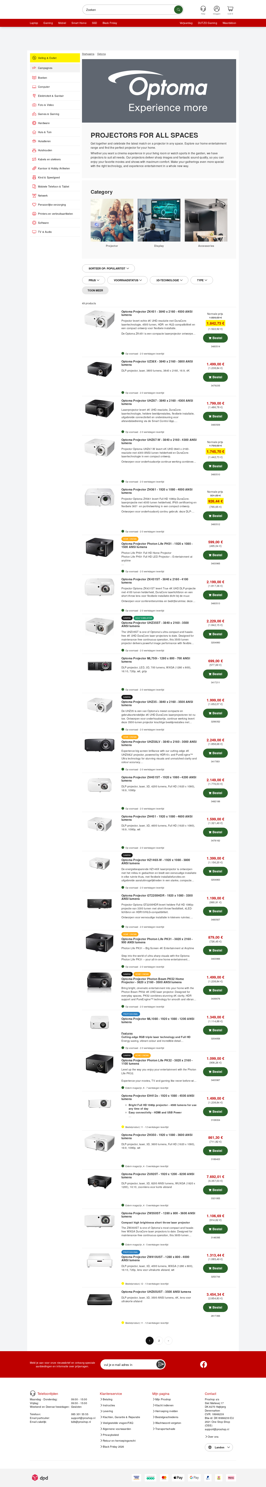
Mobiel (62, 23)
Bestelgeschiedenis (166, 1417)
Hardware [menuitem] (44, 123)
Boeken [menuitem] (42, 77)
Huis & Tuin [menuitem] (45, 132)
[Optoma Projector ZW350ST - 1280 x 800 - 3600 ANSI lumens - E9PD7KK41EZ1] (101, 1221)
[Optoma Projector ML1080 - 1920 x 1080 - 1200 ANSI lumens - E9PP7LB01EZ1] (101, 1022)
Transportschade (165, 1429)
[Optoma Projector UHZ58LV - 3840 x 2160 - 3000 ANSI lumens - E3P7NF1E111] (101, 745)
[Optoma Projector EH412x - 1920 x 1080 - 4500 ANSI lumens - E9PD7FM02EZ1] (101, 1103)
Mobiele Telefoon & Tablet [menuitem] (53, 186)
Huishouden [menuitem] (45, 150)
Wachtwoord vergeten (168, 1423)
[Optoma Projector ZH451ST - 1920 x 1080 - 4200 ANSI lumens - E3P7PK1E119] (101, 785)
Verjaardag (186, 23)
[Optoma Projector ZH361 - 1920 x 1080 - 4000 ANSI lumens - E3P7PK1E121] (101, 497)
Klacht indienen (164, 1405)
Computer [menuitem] (44, 86)
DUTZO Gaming (207, 23)
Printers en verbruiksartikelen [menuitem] (55, 213)
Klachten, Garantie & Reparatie (121, 1417)
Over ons (213, 1436)
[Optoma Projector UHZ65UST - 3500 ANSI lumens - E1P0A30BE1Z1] (101, 1299)
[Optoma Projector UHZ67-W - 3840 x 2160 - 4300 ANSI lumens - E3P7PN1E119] (101, 447)
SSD (94, 23)
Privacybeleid (111, 1435)
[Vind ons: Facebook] (203, 1364)
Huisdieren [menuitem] (44, 141)
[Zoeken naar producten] (178, 9)
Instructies (109, 1405)
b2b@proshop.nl (81, 1422)
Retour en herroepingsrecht (119, 1440)
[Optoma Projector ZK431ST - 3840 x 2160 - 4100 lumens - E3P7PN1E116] (101, 587)
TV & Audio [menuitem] (45, 232)
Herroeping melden (166, 1411)
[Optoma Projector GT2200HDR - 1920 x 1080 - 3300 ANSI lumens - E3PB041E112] (101, 903)
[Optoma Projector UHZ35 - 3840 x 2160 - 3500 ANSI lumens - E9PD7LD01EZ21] (101, 705)
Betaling (108, 1399)
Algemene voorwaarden (117, 1429)
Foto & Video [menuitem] (46, 105)
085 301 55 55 (79, 1414)
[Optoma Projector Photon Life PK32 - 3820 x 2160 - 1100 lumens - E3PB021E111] (101, 1063)
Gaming (48, 23)
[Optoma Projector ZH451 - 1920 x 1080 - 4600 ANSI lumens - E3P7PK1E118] (101, 824)
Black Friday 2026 (113, 1446)
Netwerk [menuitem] (43, 195)
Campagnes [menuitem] (45, 68)
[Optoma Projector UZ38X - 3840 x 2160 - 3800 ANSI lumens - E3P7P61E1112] (101, 369)
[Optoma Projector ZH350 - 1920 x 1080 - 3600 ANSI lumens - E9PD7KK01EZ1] (101, 1142)
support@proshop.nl (83, 1418)
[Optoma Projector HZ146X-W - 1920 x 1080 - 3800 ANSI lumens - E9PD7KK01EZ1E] (101, 863)
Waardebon (229, 23)
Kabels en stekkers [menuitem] (49, 159)
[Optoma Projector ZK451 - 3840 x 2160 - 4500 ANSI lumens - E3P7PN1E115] (101, 319)
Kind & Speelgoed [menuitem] (49, 177)
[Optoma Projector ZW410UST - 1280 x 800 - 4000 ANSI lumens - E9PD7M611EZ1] (101, 1260)
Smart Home (78, 23)
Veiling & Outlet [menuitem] (47, 58)
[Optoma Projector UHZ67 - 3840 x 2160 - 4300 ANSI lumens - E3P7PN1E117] (101, 408)
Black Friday (110, 23)
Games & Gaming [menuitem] (48, 114)
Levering (108, 1411)
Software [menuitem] (43, 223)
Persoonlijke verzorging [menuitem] (52, 204)
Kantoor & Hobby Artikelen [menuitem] (54, 168)
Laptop (34, 23)
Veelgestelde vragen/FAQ (118, 1423)
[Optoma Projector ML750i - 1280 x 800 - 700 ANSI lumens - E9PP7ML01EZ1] (101, 666)
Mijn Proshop (163, 1399)
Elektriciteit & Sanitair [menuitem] (51, 96)
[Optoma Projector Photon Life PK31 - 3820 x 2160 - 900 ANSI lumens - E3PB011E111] (101, 942)
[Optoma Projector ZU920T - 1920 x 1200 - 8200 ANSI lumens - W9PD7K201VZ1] (101, 1182)
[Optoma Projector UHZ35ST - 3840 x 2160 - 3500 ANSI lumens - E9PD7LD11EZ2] (101, 626)
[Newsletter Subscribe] (160, 1364)
